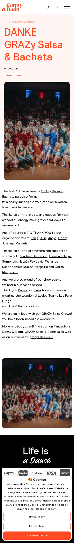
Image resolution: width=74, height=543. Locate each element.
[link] (34, 238)
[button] (67, 7)
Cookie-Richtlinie (43, 500)
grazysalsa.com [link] (41, 337)
